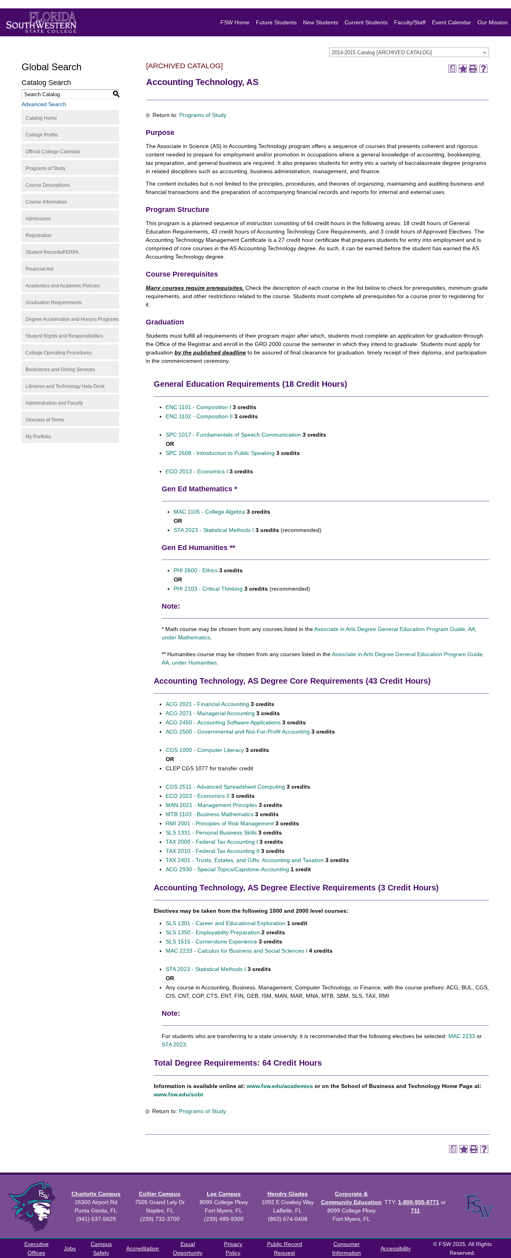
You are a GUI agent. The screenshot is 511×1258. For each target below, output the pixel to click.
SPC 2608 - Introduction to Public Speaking (220, 453)
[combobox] (409, 52)
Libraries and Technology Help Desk (65, 386)
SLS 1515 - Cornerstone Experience (211, 941)
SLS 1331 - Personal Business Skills (211, 832)
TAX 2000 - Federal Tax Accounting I (212, 842)
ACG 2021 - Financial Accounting (207, 704)
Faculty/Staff (410, 22)
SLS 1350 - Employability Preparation (213, 932)
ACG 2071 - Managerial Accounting (210, 713)
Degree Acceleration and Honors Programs (72, 319)
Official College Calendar (53, 151)
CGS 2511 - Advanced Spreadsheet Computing (225, 786)
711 (415, 1210)
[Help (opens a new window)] (483, 69)
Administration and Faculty (54, 403)
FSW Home (235, 22)
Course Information (46, 202)
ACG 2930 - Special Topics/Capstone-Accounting (227, 869)
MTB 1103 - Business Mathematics (210, 814)
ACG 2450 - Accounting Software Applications (223, 722)
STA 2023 (174, 1044)
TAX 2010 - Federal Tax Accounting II (212, 851)
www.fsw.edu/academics (280, 1086)
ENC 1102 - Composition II (199, 416)
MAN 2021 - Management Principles (211, 805)
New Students (320, 22)
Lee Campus (224, 1194)
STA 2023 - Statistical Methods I (214, 530)
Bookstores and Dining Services (60, 369)
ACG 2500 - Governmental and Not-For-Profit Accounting (238, 731)
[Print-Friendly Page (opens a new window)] (473, 69)
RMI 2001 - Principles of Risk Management (220, 823)
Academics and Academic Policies (63, 286)
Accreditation (142, 1248)
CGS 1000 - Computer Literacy (205, 750)
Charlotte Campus (96, 1194)
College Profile (42, 135)
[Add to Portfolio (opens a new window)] (463, 69)
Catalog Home (41, 118)
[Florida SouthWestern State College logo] (41, 22)
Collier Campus (159, 1194)
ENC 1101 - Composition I (198, 407)
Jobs (70, 1248)
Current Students (366, 22)
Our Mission (492, 22)
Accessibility (395, 1248)
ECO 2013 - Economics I (197, 471)
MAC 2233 (461, 1036)
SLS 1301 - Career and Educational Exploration (225, 923)
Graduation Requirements (54, 302)
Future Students (276, 22)
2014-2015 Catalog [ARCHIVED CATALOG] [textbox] (382, 52)
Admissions (38, 219)
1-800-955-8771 (418, 1202)
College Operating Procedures (59, 353)
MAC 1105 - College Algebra (209, 511)
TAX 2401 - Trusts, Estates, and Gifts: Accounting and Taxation (245, 860)
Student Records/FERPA (52, 252)
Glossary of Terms (45, 420)
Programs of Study (45, 168)
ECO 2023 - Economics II (198, 796)
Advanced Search (44, 104)
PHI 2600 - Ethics (196, 570)
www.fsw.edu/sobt (178, 1094)
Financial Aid (39, 269)
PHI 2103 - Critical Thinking (208, 588)
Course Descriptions (48, 185)
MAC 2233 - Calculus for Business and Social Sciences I (236, 950)
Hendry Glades (287, 1194)
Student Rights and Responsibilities (64, 336)
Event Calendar (451, 22)
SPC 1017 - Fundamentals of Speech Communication (233, 434)
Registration (39, 235)
